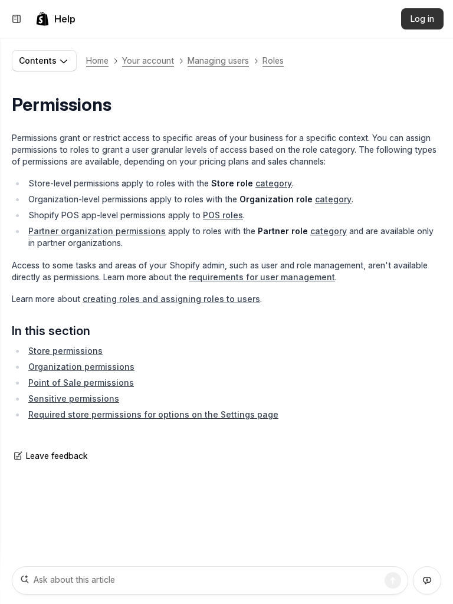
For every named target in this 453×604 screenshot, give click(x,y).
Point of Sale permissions (81, 383)
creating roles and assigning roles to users (171, 299)
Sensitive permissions (73, 398)
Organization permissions (81, 367)
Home (97, 60)
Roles (273, 60)
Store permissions (65, 351)
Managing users (218, 60)
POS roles (223, 215)
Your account (148, 60)
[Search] (393, 580)
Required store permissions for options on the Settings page (153, 414)
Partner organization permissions (97, 231)
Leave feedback (57, 456)
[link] (55, 19)
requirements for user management (262, 277)
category (273, 183)
